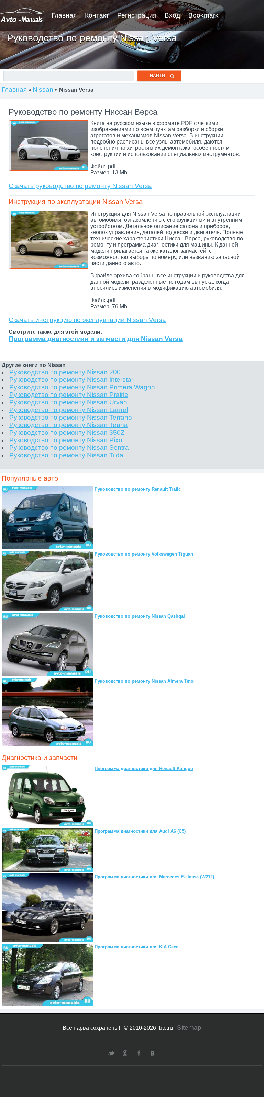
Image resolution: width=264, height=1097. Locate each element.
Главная (64, 15)
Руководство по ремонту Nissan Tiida (66, 455)
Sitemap (189, 1027)
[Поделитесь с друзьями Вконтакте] (152, 1053)
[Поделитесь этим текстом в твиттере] (111, 1053)
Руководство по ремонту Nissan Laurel (68, 409)
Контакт (97, 15)
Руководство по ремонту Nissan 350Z (67, 432)
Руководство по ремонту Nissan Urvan (68, 402)
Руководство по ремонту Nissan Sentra (69, 447)
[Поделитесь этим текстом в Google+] (125, 1053)
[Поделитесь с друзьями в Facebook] (139, 1053)
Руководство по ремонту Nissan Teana (68, 424)
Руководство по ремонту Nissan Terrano (70, 417)
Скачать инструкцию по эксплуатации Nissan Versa (87, 319)
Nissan (43, 89)
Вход (172, 15)
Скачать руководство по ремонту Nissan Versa (80, 186)
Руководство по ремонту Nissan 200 (65, 372)
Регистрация (136, 15)
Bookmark (203, 15)
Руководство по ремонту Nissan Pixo (65, 440)
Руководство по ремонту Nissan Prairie (68, 394)
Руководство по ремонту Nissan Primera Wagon (82, 387)
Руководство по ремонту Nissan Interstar (71, 379)
